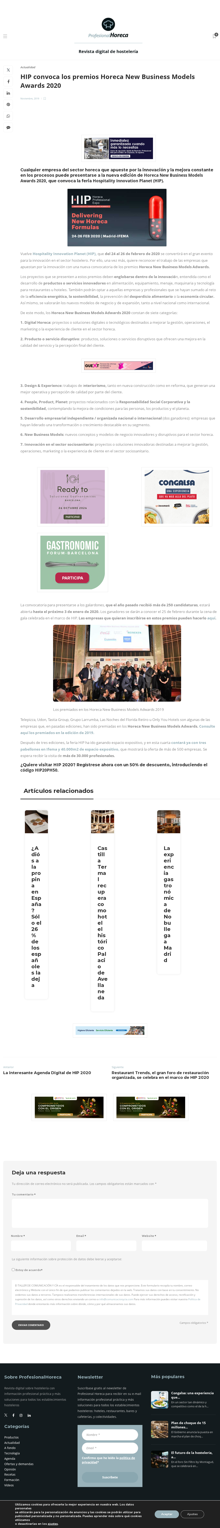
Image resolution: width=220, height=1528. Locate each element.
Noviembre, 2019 (29, 98)
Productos (11, 1437)
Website (149, 1236)
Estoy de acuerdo (29, 1270)
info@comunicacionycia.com (116, 1299)
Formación (11, 1480)
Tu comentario (24, 1194)
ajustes (53, 1524)
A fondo (9, 1448)
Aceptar (167, 1514)
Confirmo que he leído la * (108, 1460)
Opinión (10, 1469)
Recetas (9, 1474)
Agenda (9, 1459)
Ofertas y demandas (19, 1464)
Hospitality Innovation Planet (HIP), (65, 253)
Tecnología (12, 1453)
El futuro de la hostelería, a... (191, 1455)
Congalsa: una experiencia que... (192, 1395)
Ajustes (192, 1514)
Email (81, 1236)
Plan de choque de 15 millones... (188, 1425)
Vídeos (9, 1485)
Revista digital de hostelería (108, 51)
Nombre (18, 1236)
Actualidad (27, 67)
